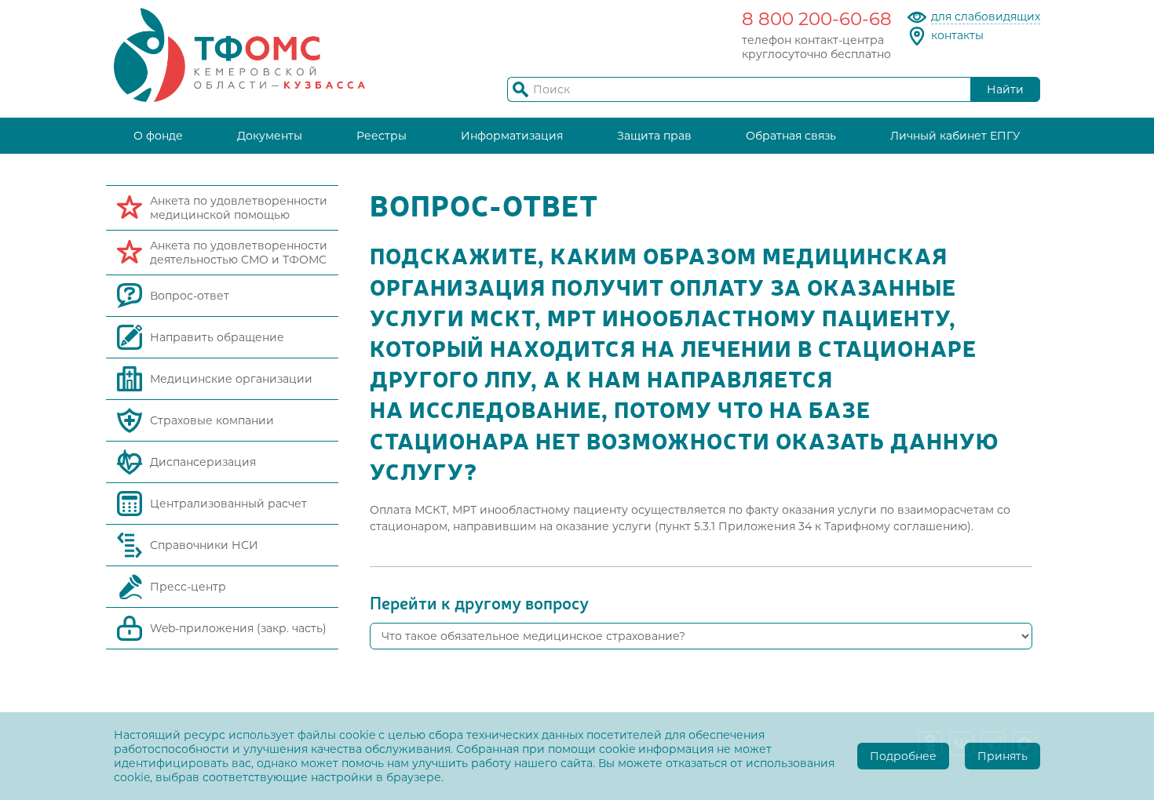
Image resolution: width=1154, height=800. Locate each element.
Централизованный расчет (228, 503)
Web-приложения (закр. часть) (238, 628)
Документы (269, 136)
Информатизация (512, 136)
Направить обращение (217, 337)
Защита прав (654, 136)
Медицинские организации (231, 379)
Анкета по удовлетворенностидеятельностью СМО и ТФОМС (238, 252)
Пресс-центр (188, 587)
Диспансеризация (203, 462)
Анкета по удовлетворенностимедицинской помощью (238, 208)
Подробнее (903, 756)
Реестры (381, 136)
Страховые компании (212, 420)
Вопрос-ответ (189, 296)
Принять (1002, 756)
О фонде (158, 136)
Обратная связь (791, 136)
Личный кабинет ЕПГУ (955, 136)
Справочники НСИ (204, 545)
